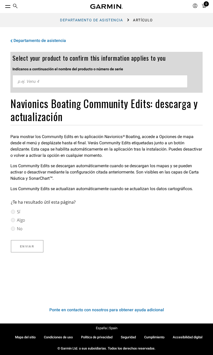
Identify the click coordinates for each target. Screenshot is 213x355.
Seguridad (128, 337)
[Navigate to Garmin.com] (106, 6)
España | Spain (106, 328)
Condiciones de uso (58, 337)
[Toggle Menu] (3, 5)
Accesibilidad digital (187, 337)
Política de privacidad (96, 337)
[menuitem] (15, 6)
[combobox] (100, 81)
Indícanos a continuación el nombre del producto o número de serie (67, 69)
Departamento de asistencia (91, 20)
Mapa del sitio (25, 337)
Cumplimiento (154, 337)
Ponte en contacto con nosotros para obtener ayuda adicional (106, 309)
